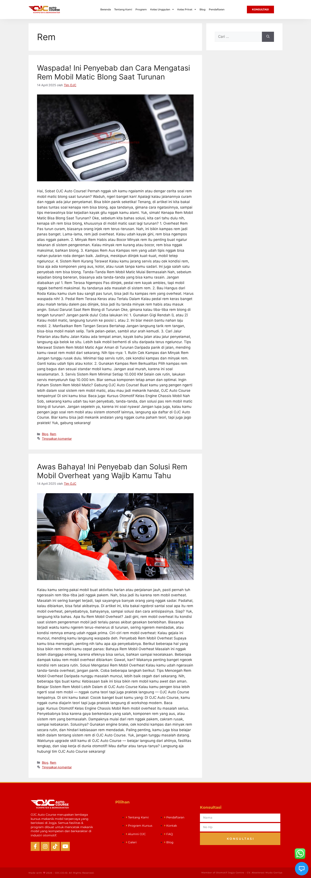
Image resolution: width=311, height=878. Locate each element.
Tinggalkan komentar (57, 438)
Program (141, 9)
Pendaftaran (216, 9)
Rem (53, 434)
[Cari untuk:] (238, 37)
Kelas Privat (184, 9)
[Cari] (268, 37)
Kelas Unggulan (160, 9)
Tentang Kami (123, 9)
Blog (202, 9)
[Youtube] (65, 846)
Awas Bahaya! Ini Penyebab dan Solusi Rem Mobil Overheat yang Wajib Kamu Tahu (112, 471)
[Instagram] (45, 846)
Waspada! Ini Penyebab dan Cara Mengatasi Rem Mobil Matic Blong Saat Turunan (113, 72)
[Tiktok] (55, 846)
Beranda (105, 9)
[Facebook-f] (35, 846)
